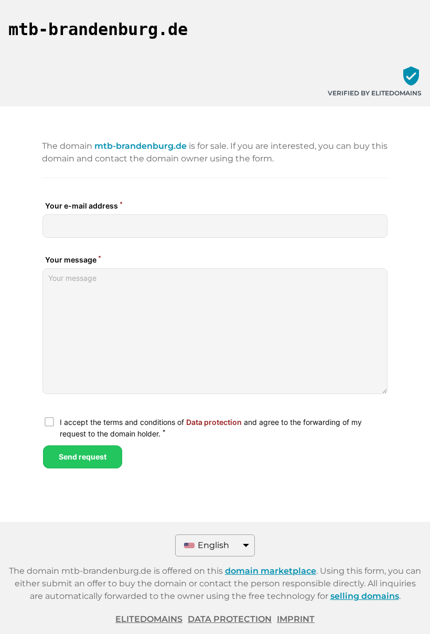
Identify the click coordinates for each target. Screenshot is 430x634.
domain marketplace (270, 571)
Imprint (296, 619)
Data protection (230, 619)
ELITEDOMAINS (148, 619)
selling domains (364, 596)
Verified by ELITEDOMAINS (375, 93)
